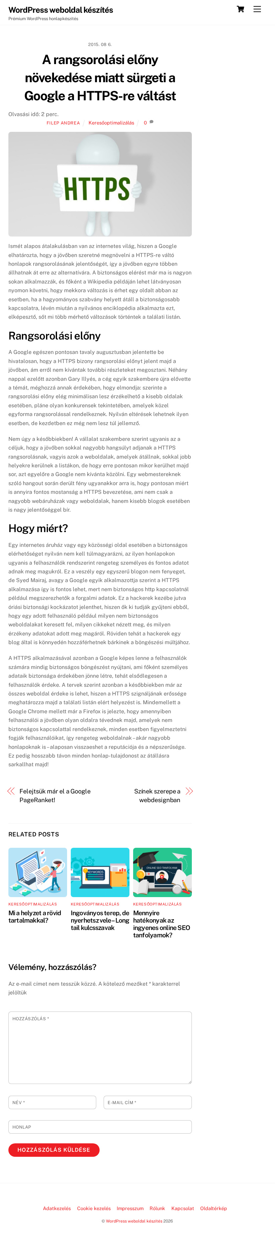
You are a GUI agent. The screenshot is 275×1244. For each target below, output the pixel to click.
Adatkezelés (57, 1208)
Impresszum (130, 1208)
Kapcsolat (182, 1208)
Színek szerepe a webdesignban (157, 796)
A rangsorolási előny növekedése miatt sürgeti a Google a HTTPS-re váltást (100, 77)
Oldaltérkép (213, 1208)
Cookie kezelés (94, 1208)
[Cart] (240, 9)
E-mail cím (122, 1102)
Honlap (21, 1127)
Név (18, 1102)
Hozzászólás (30, 1018)
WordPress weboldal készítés (134, 1221)
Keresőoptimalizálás (111, 122)
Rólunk (157, 1208)
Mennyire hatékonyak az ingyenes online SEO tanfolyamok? (161, 924)
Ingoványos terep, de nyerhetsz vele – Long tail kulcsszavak (100, 920)
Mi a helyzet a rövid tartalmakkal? (34, 916)
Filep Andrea (63, 122)
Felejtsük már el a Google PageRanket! (55, 796)
